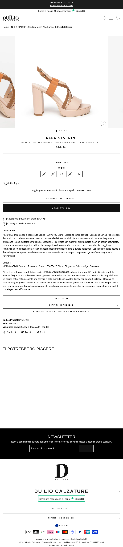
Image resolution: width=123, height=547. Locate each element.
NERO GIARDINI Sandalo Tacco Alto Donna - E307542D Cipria (41, 27)
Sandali (45, 327)
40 (79, 173)
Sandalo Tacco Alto (30, 327)
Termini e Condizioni (61, 518)
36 (44, 173)
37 (53, 173)
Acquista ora (61, 208)
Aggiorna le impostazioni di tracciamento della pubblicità (61, 539)
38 (61, 173)
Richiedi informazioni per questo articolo (61, 312)
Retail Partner (68, 545)
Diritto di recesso (61, 305)
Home (6, 27)
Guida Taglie (13, 183)
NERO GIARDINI (61, 138)
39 (70, 173)
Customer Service (61, 508)
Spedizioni (61, 298)
